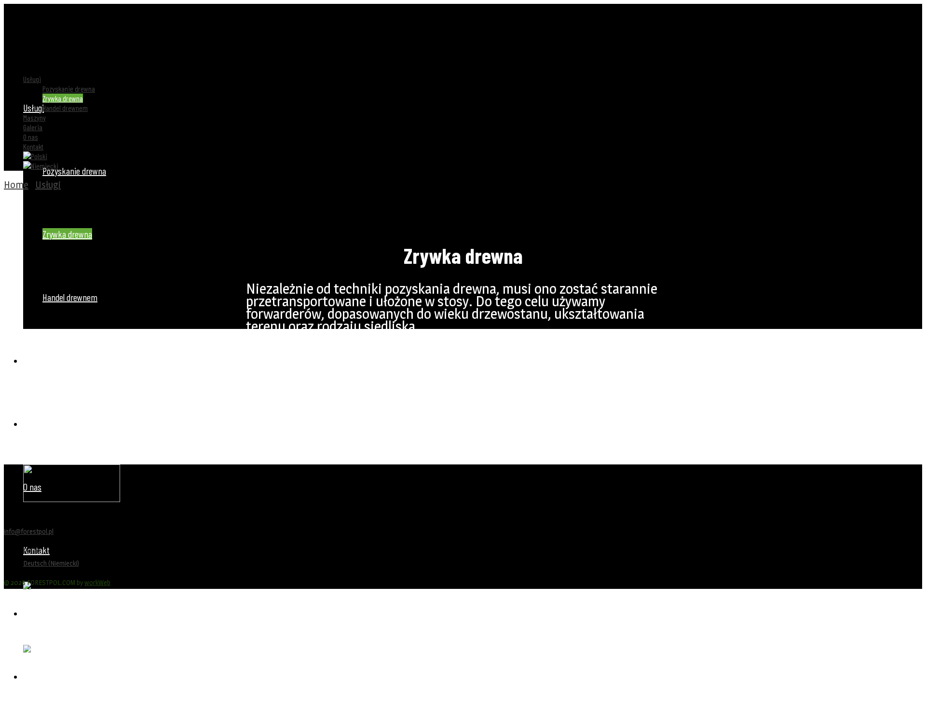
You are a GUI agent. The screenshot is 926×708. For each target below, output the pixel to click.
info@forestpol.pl (29, 531)
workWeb (97, 582)
